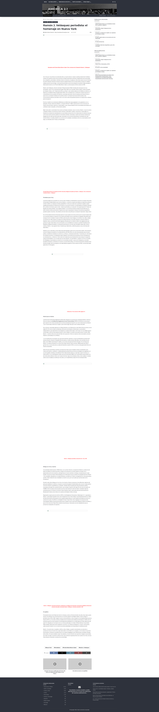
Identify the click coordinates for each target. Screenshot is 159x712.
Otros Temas (86, 1)
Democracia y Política (48, 686)
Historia (49, 22)
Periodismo (55, 22)
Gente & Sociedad (76, 1)
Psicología (46, 702)
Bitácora (45, 704)
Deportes (46, 698)
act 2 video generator (97, 698)
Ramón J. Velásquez (84, 647)
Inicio (45, 19)
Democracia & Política (64, 1)
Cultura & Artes (52, 1)
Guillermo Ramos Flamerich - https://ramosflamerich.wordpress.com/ (56, 32)
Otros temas (46, 694)
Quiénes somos (102, 15)
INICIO (45, 1)
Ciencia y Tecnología (48, 696)
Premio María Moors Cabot (69, 647)
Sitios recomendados (111, 15)
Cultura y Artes (47, 690)
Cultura (48, 19)
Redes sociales (47, 700)
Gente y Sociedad (47, 688)
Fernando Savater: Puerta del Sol (109, 686)
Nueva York (49, 647)
